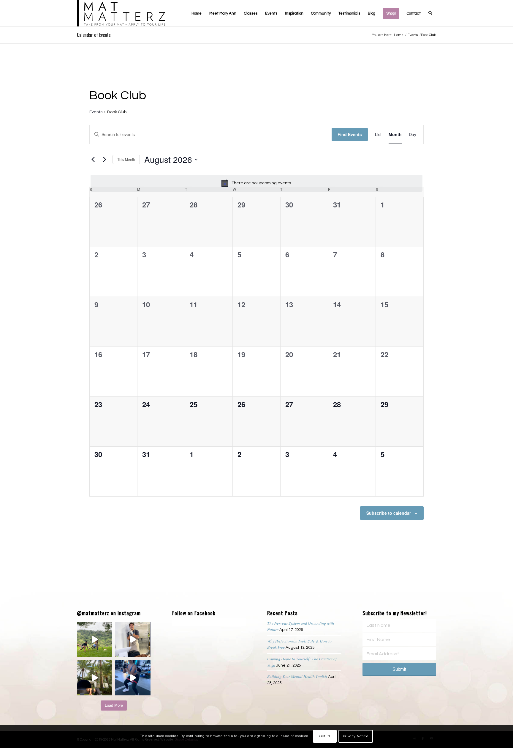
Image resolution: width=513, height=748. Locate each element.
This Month (126, 159)
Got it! (324, 736)
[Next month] (104, 159)
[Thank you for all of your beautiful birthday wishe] (94, 639)
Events (95, 112)
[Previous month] (92, 159)
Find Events (350, 134)
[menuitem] (196, 13)
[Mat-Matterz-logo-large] (121, 13)
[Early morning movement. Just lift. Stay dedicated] (133, 677)
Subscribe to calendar (388, 513)
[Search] (430, 13)
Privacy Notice (355, 736)
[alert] (256, 183)
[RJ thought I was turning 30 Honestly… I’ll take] (133, 639)
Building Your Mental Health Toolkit (297, 676)
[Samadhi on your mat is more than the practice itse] (94, 677)
